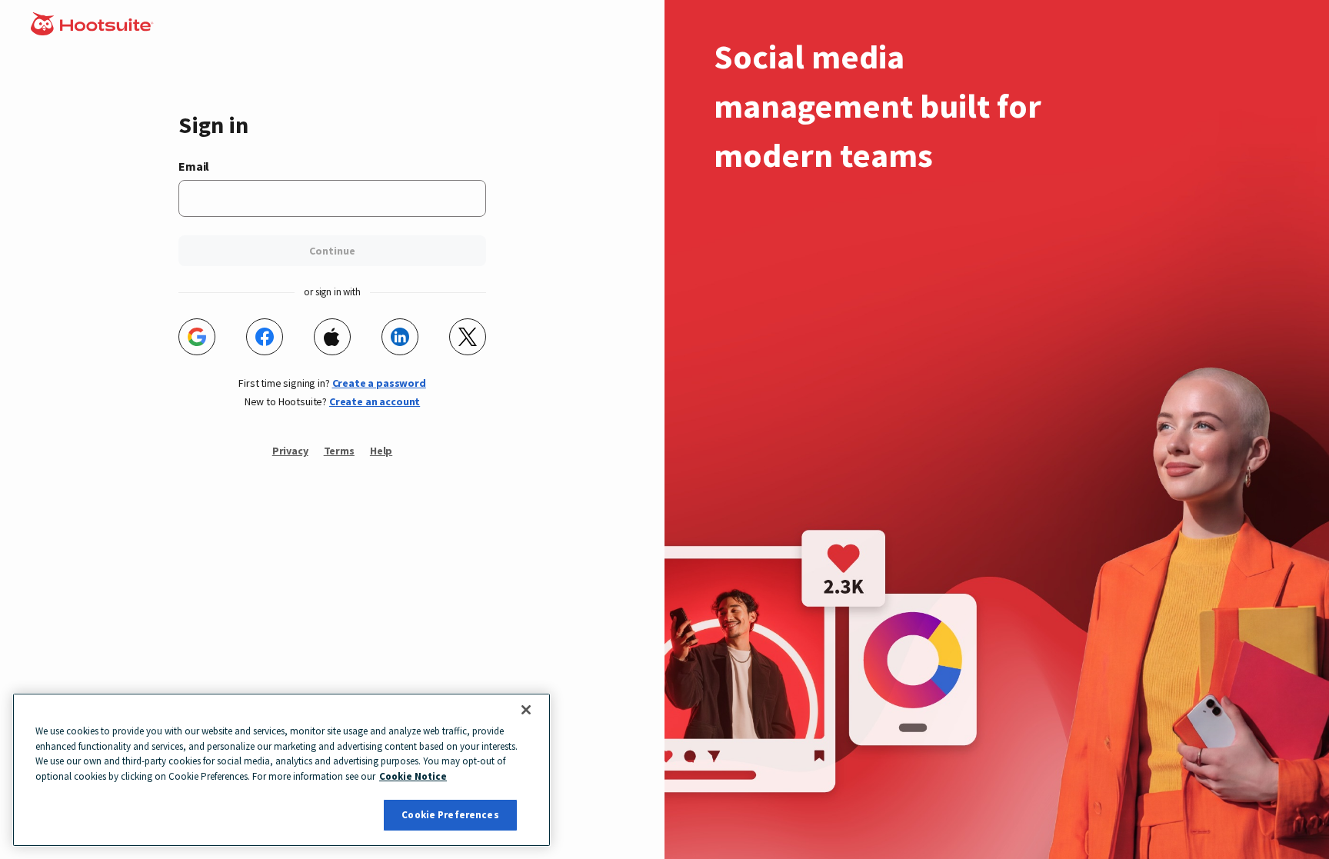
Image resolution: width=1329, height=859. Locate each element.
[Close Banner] (526, 710)
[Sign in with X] (467, 336)
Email (193, 166)
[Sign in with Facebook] (264, 336)
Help (381, 451)
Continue (332, 251)
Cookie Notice (413, 776)
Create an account (374, 401)
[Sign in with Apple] (332, 336)
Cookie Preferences (449, 814)
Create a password (379, 383)
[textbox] (332, 198)
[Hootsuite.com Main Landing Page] (93, 30)
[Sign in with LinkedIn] (399, 336)
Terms (339, 451)
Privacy (290, 451)
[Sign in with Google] (196, 336)
